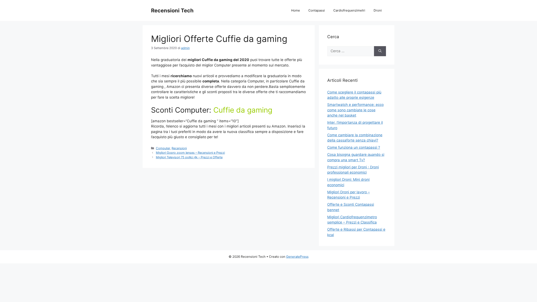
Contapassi (316, 10)
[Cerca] (380, 51)
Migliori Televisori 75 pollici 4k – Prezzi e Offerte (189, 157)
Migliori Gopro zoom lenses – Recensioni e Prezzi (190, 152)
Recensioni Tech (172, 10)
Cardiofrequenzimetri (349, 10)
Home (295, 10)
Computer (163, 148)
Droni (378, 10)
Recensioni (179, 148)
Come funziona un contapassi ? (353, 147)
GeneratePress (297, 257)
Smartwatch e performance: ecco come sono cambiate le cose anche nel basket (355, 110)
